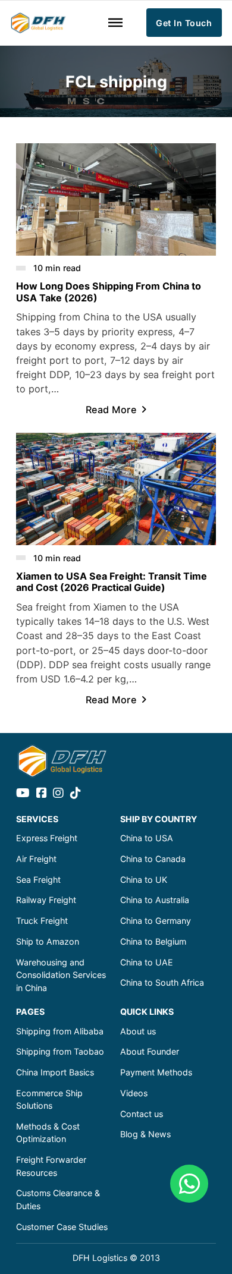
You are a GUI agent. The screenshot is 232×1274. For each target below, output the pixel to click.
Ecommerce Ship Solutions (49, 1099)
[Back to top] (190, 1238)
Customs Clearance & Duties (58, 1199)
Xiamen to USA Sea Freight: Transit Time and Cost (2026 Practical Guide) (111, 581)
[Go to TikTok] (75, 794)
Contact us (141, 1114)
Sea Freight (38, 880)
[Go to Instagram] (58, 794)
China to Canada (153, 859)
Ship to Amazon (47, 941)
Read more (111, 410)
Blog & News (145, 1134)
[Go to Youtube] (23, 794)
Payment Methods (156, 1072)
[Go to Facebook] (41, 794)
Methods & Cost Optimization (48, 1132)
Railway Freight (46, 900)
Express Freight (46, 838)
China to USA (146, 838)
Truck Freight (42, 921)
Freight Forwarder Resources (51, 1166)
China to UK (143, 880)
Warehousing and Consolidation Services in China (61, 975)
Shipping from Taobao (60, 1051)
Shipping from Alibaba (60, 1031)
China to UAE (146, 962)
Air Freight (36, 859)
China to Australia (154, 900)
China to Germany (155, 921)
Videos (134, 1093)
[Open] (115, 22)
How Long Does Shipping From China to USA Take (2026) (108, 291)
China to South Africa (162, 982)
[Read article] (116, 199)
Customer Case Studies (62, 1227)
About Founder (149, 1051)
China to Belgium (153, 941)
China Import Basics (55, 1072)
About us (138, 1031)
